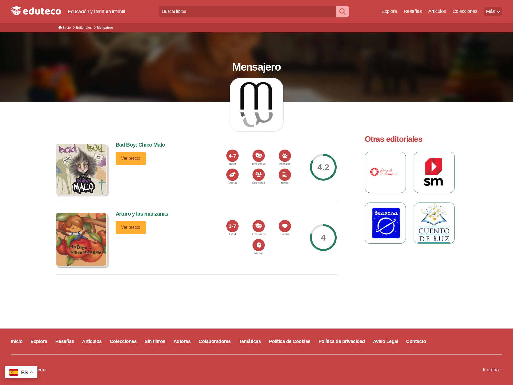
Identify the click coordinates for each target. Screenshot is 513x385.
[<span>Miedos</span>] (258, 245)
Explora (389, 11)
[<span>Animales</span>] (285, 156)
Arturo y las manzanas (142, 214)
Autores (182, 341)
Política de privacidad (341, 341)
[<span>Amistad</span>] (232, 175)
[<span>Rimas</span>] (285, 175)
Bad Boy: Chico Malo (140, 145)
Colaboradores (215, 341)
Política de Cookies (289, 341)
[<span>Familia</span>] (285, 226)
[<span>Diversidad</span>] (258, 175)
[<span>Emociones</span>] (258, 156)
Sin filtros (155, 341)
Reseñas (413, 11)
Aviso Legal (385, 341)
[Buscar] (342, 11)
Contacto (416, 341)
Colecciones (465, 11)
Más (490, 11)
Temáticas (250, 341)
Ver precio (130, 158)
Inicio (16, 341)
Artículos (437, 11)
